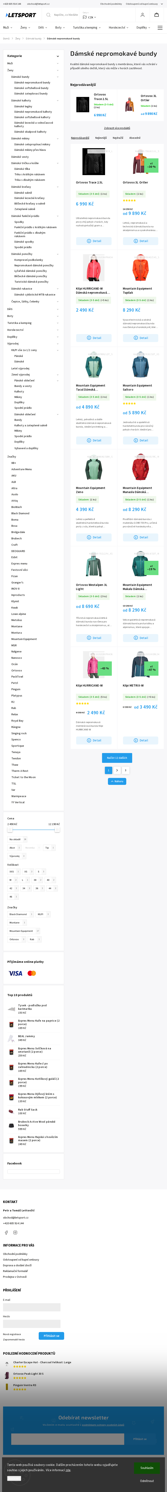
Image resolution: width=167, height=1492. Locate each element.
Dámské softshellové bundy (31, 88)
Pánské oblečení (24, 381)
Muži (10, 63)
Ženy (10, 70)
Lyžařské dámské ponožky (30, 271)
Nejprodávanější (80, 138)
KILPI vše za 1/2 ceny (24, 350)
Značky (11, 457)
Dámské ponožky (21, 254)
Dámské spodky (24, 242)
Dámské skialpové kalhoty (30, 132)
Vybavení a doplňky (26, 448)
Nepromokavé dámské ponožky (34, 265)
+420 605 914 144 (13, 1223)
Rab (35, 939)
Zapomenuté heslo (14, 1339)
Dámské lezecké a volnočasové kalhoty (33, 124)
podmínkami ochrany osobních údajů (103, 1425)
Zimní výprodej (20, 375)
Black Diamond (21, 914)
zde (68, 1470)
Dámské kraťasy (21, 187)
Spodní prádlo (23, 247)
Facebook (6, 1233)
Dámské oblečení (25, 414)
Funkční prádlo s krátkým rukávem (35, 227)
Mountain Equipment (24, 931)
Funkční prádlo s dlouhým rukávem (29, 234)
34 (26, 888)
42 (13, 888)
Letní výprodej (20, 369)
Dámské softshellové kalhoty (32, 117)
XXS (14, 871)
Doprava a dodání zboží (17, 1265)
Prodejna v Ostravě (15, 1277)
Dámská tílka (22, 169)
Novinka (32, 848)
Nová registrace (12, 1334)
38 (37, 880)
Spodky (19, 222)
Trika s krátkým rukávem (29, 174)
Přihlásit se (140, 1439)
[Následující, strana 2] (117, 770)
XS (28, 871)
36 (39, 888)
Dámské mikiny (20, 139)
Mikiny (18, 397)
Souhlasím (147, 1468)
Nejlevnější (101, 138)
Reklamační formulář (15, 1271)
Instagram (15, 1233)
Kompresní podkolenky (28, 260)
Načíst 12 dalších (117, 758)
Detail (97, 241)
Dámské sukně (23, 193)
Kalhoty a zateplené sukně (30, 425)
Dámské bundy (20, 77)
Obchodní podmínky (111, 4)
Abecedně (134, 138)
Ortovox (17, 939)
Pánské (18, 356)
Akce (15, 848)
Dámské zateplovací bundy (31, 94)
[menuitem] (9, 27)
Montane (17, 922)
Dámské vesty (20, 157)
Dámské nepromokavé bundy (32, 83)
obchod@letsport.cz (16, 1218)
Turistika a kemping (19, 323)
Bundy (18, 420)
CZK (90, 17)
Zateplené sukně (24, 209)
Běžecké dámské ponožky (30, 276)
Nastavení (14, 1478)
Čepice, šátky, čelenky (25, 302)
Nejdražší (118, 138)
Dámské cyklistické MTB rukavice (34, 295)
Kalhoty (19, 392)
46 (13, 897)
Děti (9, 309)
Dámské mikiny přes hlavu (30, 150)
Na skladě (18, 839)
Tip (49, 848)
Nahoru (119, 781)
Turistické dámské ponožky (31, 282)
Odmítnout (147, 1481)
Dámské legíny (23, 106)
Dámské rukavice (21, 289)
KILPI (43, 914)
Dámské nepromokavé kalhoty (33, 112)
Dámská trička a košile (25, 163)
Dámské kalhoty (21, 101)
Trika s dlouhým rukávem (29, 180)
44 (52, 888)
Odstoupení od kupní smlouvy (142, 4)
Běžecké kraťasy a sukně (29, 204)
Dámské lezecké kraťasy (29, 198)
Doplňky (12, 337)
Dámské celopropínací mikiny (32, 144)
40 (50, 880)
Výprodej (13, 344)
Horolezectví (15, 330)
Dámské (19, 362)
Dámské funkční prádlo (25, 216)
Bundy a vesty (23, 386)
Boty (10, 316)
